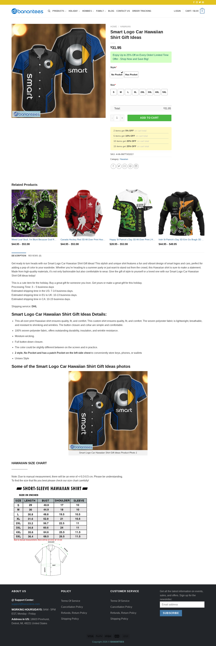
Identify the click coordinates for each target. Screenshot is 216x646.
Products (58, 11)
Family (100, 11)
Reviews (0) (34, 256)
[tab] (19, 256)
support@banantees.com (26, 604)
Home (113, 26)
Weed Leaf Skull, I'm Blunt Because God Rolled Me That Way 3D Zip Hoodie (34, 239)
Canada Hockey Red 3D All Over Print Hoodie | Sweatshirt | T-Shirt (83, 239)
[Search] (49, 11)
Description (19, 256)
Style (113, 67)
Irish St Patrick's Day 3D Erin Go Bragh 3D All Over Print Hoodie (181, 239)
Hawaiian (125, 26)
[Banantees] (27, 11)
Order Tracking (141, 11)
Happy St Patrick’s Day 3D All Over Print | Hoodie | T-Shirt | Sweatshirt (132, 239)
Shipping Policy (70, 618)
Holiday (73, 11)
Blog (111, 11)
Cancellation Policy (72, 607)
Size (113, 85)
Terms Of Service (70, 601)
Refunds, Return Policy (74, 613)
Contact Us (123, 11)
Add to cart (149, 117)
